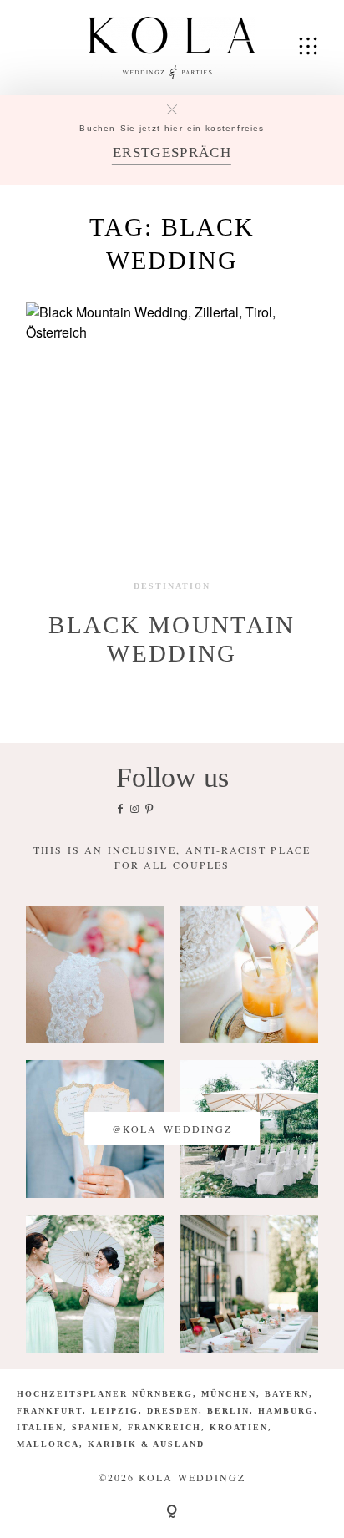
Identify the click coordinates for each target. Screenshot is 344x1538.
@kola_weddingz (172, 1128)
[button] (30, 1508)
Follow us (172, 777)
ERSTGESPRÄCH (172, 152)
